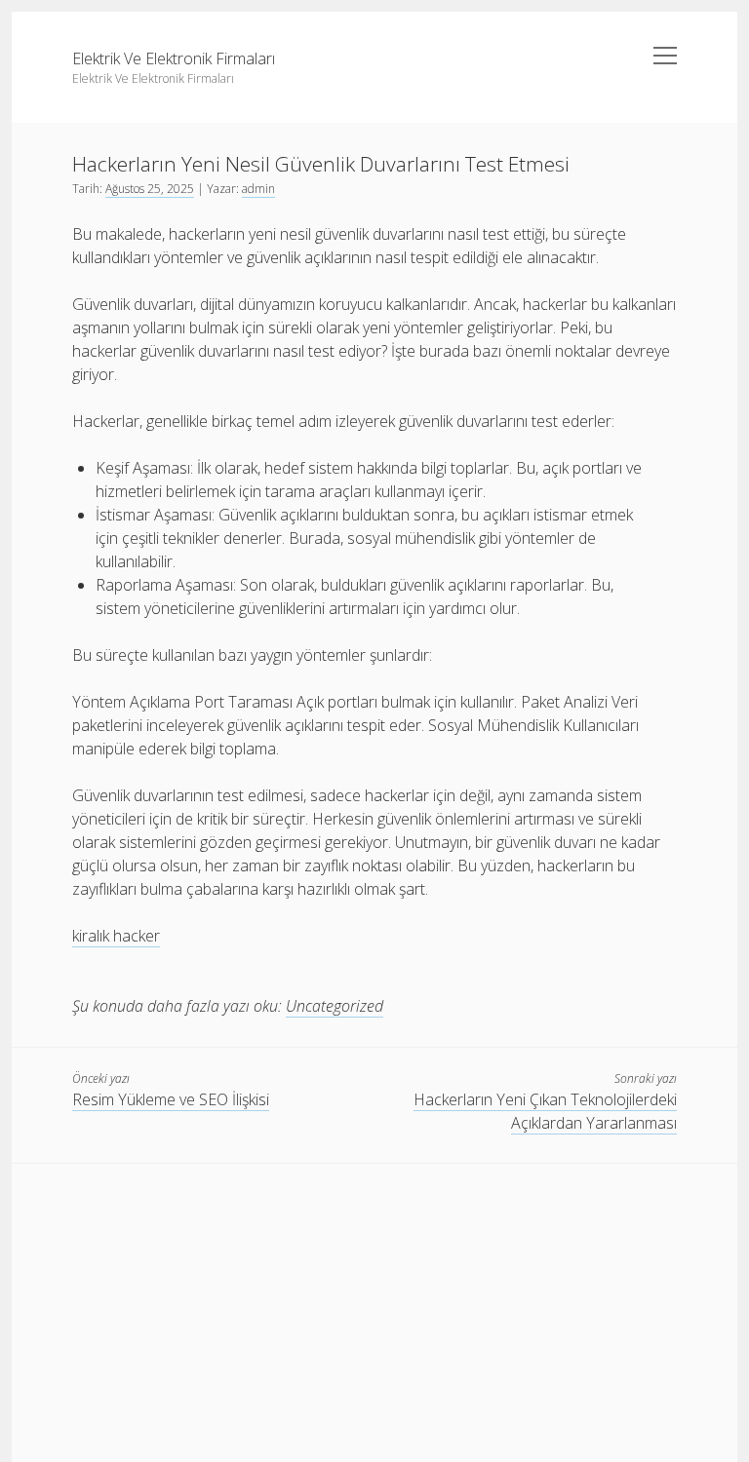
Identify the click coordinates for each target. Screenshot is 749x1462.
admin (258, 188)
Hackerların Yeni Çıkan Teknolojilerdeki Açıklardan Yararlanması (545, 1111)
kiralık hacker (116, 935)
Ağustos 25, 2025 (149, 188)
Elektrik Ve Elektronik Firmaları (173, 58)
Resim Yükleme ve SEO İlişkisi (170, 1099)
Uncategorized (334, 1006)
